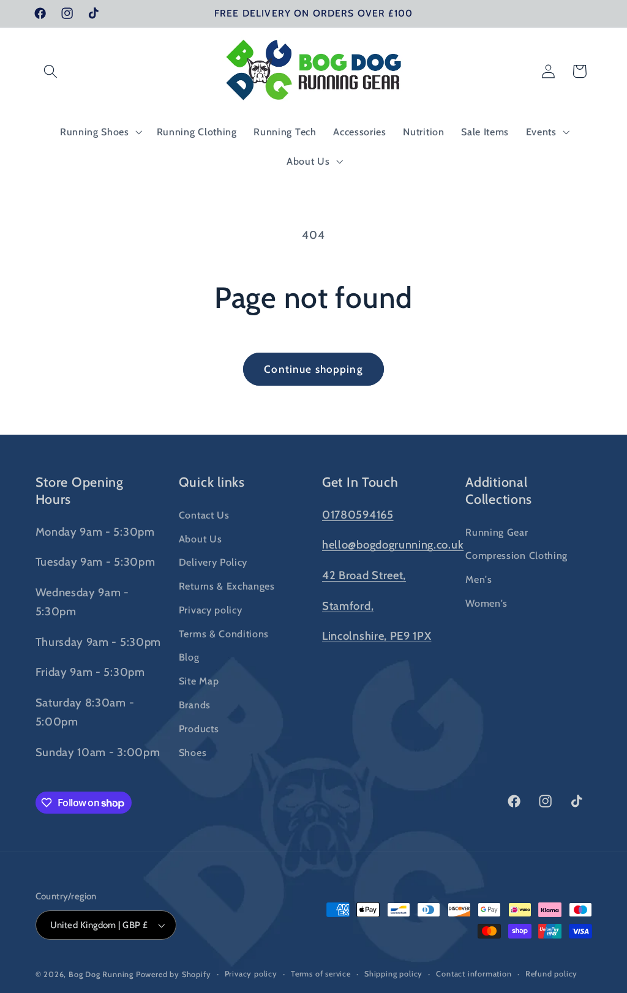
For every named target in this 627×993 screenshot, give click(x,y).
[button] (51, 71)
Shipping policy (393, 973)
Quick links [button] (212, 482)
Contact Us (204, 515)
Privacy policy (210, 610)
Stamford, (348, 606)
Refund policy (551, 973)
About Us (200, 539)
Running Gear (496, 532)
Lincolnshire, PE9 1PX (377, 636)
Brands (195, 705)
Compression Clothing (516, 555)
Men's (478, 579)
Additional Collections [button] (498, 490)
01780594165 (358, 515)
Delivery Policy (213, 562)
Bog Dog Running (101, 974)
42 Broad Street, (364, 575)
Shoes (192, 752)
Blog (189, 657)
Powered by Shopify (173, 974)
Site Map (199, 681)
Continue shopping (313, 368)
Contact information (473, 973)
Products (199, 728)
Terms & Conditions (224, 634)
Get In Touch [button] (360, 482)
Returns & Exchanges (227, 586)
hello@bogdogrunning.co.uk (393, 545)
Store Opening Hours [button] (80, 490)
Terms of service (321, 973)
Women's (486, 603)
